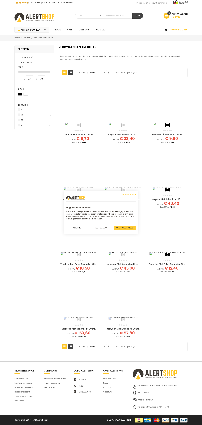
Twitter (80, 386)
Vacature (107, 392)
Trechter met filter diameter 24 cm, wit (170, 264)
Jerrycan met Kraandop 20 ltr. (123, 328)
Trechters (26, 62)
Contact (107, 387)
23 (36, 125)
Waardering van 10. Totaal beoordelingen (52, 2)
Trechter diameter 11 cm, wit (78, 134)
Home (17, 38)
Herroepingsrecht (22, 392)
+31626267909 (84, 392)
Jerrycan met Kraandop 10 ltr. (123, 264)
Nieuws (106, 383)
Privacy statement (52, 383)
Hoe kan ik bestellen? (23, 387)
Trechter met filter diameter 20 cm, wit (82, 264)
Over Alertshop (109, 378)
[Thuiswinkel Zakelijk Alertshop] (180, 2)
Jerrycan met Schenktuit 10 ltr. (167, 199)
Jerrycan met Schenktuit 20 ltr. (79, 328)
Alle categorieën (30, 29)
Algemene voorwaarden (55, 378)
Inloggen (140, 3)
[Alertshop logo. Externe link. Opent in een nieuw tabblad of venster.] (75, 198)
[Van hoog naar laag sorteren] (108, 72)
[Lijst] (70, 72)
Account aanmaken (158, 3)
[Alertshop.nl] (34, 17)
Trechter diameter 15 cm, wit (167, 134)
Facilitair (27, 38)
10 (36, 114)
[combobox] (103, 16)
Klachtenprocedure (23, 383)
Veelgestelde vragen (23, 396)
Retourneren (49, 387)
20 (36, 120)
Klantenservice (21, 378)
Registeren (19, 400)
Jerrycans (27, 57)
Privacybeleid (129, 194)
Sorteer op (83, 72)
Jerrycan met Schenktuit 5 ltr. (123, 134)
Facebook (82, 380)
